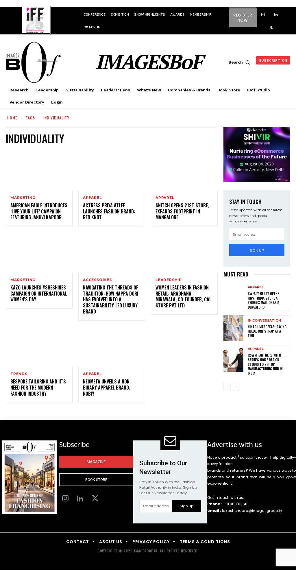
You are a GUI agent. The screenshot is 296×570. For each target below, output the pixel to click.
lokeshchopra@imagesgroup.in (252, 510)
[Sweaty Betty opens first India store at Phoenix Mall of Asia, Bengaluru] (233, 297)
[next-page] (236, 386)
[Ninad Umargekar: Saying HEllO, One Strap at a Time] (233, 328)
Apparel (92, 198)
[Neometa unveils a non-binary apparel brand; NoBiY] (111, 346)
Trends (18, 374)
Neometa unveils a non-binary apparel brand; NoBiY (107, 387)
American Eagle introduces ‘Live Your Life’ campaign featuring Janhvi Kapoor (38, 211)
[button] (240, 62)
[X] (271, 28)
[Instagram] (263, 15)
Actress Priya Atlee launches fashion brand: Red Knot (109, 211)
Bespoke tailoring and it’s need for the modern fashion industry (38, 387)
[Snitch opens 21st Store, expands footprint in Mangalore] (184, 170)
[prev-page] (227, 386)
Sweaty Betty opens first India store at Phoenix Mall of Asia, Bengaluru (264, 300)
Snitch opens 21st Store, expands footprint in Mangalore (182, 211)
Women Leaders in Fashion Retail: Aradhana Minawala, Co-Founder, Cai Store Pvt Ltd (183, 296)
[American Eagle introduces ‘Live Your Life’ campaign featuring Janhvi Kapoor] (39, 170)
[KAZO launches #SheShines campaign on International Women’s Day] (39, 252)
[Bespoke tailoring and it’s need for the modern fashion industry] (39, 346)
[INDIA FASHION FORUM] (36, 21)
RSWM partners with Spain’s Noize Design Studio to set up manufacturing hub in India (265, 364)
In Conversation (264, 320)
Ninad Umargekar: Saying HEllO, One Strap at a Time (267, 331)
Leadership (169, 280)
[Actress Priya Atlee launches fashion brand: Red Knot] (111, 170)
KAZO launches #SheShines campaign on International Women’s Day (38, 293)
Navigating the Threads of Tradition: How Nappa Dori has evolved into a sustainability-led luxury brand (110, 299)
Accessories (97, 280)
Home (12, 118)
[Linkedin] (276, 15)
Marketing (23, 198)
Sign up (257, 250)
